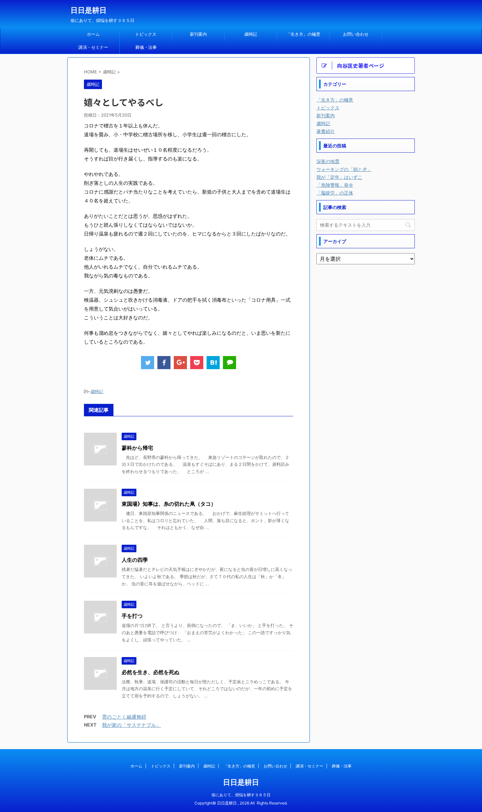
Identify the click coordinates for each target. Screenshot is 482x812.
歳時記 (250, 34)
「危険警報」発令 (334, 185)
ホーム (93, 34)
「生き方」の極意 (303, 34)
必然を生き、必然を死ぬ (150, 672)
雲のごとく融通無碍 (124, 717)
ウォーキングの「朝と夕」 (344, 169)
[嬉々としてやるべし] (213, 362)
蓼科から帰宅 (137, 447)
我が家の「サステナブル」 (131, 725)
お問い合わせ (356, 34)
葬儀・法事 (146, 47)
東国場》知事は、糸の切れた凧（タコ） (169, 503)
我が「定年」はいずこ (339, 177)
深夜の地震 (327, 161)
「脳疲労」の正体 (334, 193)
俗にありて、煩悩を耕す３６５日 (241, 794)
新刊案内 (198, 34)
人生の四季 (135, 560)
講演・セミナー (93, 47)
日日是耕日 (88, 10)
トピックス (145, 34)
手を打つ (132, 616)
